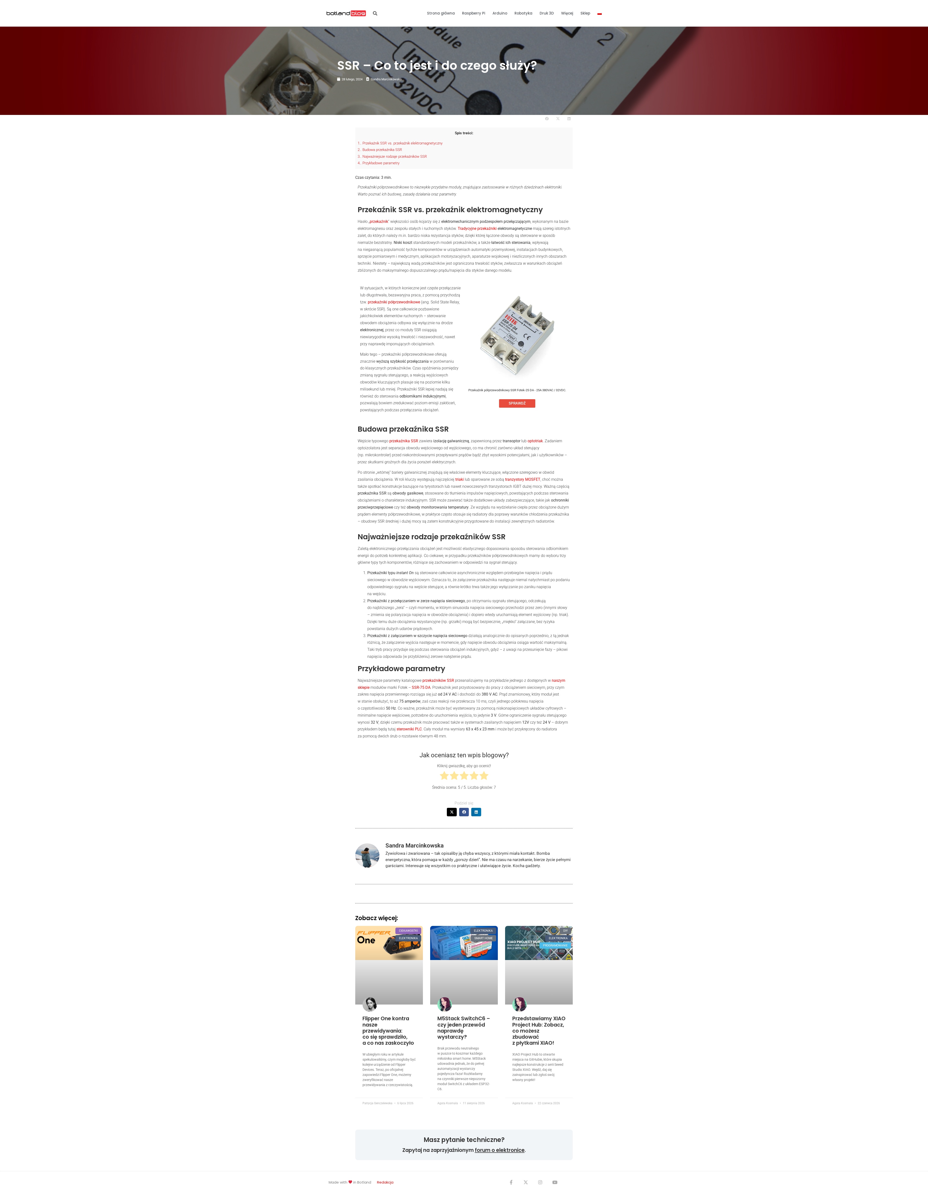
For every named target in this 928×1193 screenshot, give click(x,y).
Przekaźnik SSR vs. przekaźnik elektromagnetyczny (400, 143)
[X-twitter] (525, 1182)
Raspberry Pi (473, 13)
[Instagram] (540, 1182)
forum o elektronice (500, 1150)
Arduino (500, 13)
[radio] (444, 776)
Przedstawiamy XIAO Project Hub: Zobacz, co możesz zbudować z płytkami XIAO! (539, 1030)
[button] (375, 13)
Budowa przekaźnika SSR (380, 150)
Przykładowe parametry (378, 163)
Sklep (585, 13)
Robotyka (523, 13)
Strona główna (441, 13)
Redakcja (385, 1182)
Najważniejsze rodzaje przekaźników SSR (392, 156)
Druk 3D (547, 13)
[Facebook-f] (511, 1182)
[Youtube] (554, 1182)
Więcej (567, 13)
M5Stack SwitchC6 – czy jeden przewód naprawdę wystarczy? (463, 1027)
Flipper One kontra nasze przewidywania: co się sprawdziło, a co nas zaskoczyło (388, 1030)
